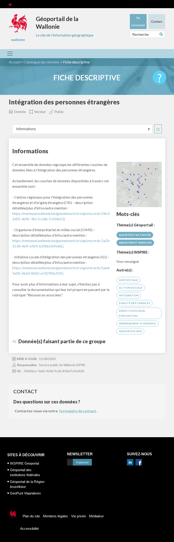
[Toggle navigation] (10, 4)
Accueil (14, 62)
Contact (156, 21)
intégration (128, 295)
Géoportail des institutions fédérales (25, 472)
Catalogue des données (42, 62)
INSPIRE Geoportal (24, 463)
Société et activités (135, 235)
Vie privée (78, 516)
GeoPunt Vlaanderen (25, 493)
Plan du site (31, 516)
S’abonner (82, 462)
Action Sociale (131, 287)
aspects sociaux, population (132, 313)
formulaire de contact (77, 411)
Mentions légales (55, 516)
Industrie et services (135, 242)
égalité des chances (134, 303)
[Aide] (159, 77)
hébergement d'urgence (137, 323)
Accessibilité (29, 528)
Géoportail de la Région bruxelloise (27, 484)
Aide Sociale (128, 280)
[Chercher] (162, 34)
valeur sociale (130, 331)
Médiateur (96, 516)
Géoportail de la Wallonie (57, 22)
